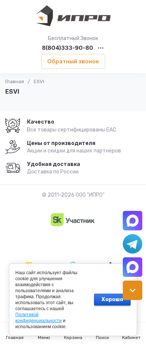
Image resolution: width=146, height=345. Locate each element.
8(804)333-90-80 (67, 48)
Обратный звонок (73, 61)
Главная (14, 81)
